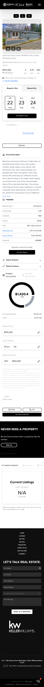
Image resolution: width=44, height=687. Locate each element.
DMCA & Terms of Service (23, 684)
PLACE (22, 662)
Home (22, 533)
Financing (22, 545)
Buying (22, 539)
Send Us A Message (22, 612)
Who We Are (22, 551)
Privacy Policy (10, 684)
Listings (22, 536)
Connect (22, 554)
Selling (22, 542)
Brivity (20, 681)
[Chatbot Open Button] (38, 681)
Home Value (22, 548)
